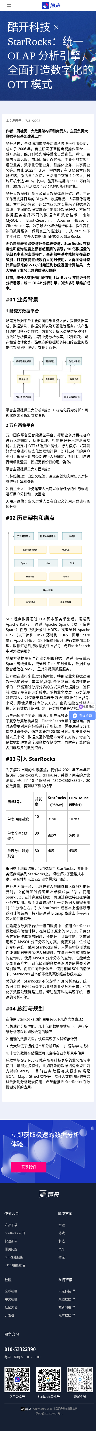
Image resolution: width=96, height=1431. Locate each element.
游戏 (61, 1233)
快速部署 (11, 1241)
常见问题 (11, 1249)
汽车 (61, 1249)
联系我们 (28, 1167)
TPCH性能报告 (15, 1265)
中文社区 (11, 1299)
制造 (61, 1241)
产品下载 (11, 1225)
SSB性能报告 (14, 1257)
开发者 (9, 1315)
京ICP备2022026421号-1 (49, 1413)
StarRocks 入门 (15, 1233)
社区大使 (11, 1307)
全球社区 (11, 1291)
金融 (61, 1225)
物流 (61, 1257)
